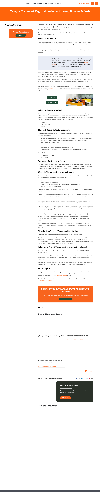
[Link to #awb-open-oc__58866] (96, 3)
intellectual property (62, 275)
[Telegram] (87, 379)
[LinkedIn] (82, 379)
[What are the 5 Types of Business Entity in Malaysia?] (51, 342)
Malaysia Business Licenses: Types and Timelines (78, 335)
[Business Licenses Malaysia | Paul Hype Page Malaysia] (80, 317)
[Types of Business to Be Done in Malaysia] (51, 317)
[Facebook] (76, 379)
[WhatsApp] (84, 379)
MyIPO (47, 191)
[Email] (92, 379)
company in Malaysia (54, 88)
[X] (79, 379)
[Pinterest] (89, 379)
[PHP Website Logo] (9, 1)
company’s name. (42, 83)
